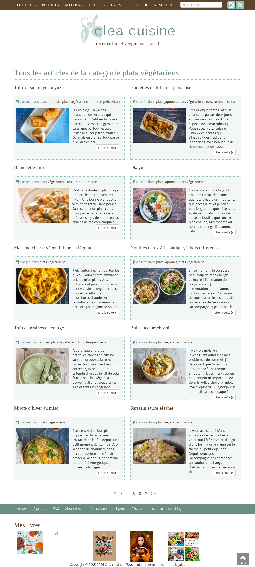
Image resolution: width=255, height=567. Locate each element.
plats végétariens (75, 101)
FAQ (56, 508)
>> (153, 493)
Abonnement (75, 508)
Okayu (136, 167)
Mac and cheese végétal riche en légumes (54, 247)
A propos (40, 508)
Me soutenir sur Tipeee (108, 508)
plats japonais (50, 101)
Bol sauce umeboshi (149, 327)
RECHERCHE (139, 5)
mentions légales (172, 564)
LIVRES (116, 5)
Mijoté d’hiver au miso (36, 407)
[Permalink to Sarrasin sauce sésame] (159, 446)
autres (44, 342)
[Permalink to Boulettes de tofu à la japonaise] (159, 125)
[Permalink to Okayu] (159, 205)
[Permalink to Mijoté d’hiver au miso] (42, 446)
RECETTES (73, 5)
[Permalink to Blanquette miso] (42, 205)
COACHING (25, 5)
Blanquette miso (30, 167)
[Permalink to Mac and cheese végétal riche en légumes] (42, 285)
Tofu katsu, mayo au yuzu (39, 87)
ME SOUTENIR (164, 5)
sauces (188, 342)
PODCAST (49, 5)
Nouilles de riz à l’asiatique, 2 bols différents (174, 247)
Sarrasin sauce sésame (151, 407)
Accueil (22, 508)
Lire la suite (106, 148)
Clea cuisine (114, 564)
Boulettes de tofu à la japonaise (160, 87)
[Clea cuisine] (127, 29)
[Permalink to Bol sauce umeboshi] (159, 366)
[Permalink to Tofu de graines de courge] (42, 366)
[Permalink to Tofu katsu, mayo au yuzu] (42, 125)
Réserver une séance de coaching (156, 508)
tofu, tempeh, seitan (104, 101)
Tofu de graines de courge (39, 327)
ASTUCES (96, 5)
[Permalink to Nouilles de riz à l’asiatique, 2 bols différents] (159, 285)
